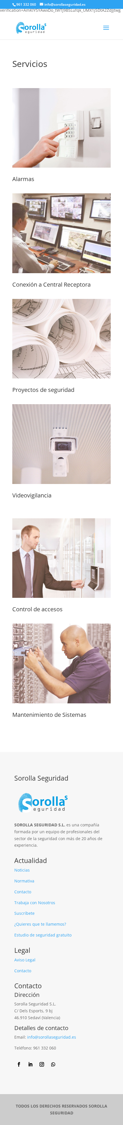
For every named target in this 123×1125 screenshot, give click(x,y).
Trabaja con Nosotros (34, 902)
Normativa (24, 881)
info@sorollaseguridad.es (51, 1037)
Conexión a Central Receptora (51, 284)
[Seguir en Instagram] (41, 1064)
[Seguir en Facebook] (18, 1064)
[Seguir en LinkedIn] (30, 1064)
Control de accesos (37, 609)
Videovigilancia (31, 495)
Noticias (22, 870)
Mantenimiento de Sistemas (49, 715)
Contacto (22, 891)
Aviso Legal (24, 960)
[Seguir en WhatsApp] (53, 1064)
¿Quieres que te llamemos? (40, 924)
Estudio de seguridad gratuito (43, 935)
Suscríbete (24, 913)
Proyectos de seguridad (43, 390)
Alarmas (23, 179)
